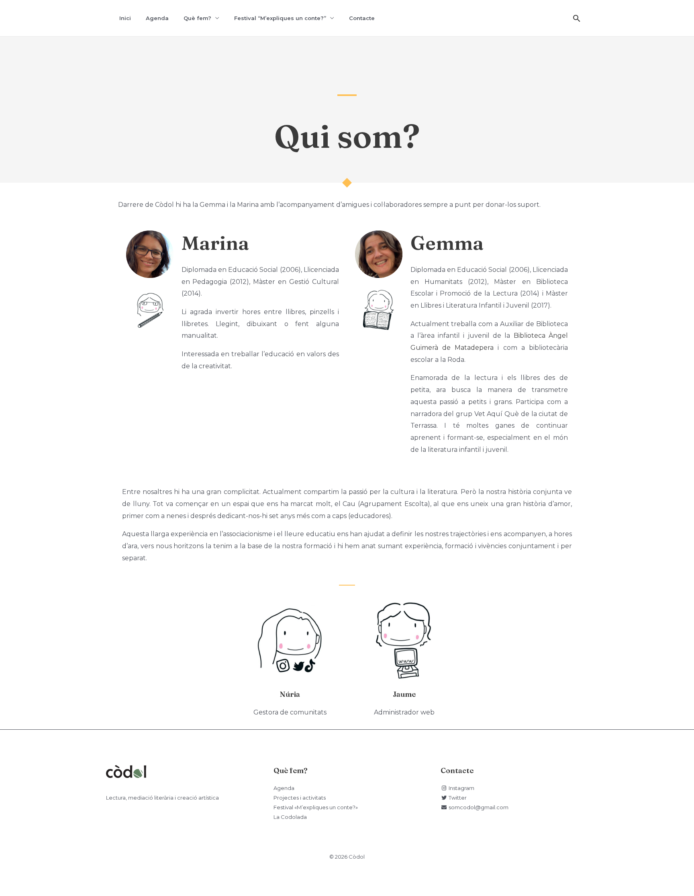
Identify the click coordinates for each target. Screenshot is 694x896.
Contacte (362, 18)
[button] (577, 18)
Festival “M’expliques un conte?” (280, 18)
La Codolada (290, 817)
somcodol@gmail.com (477, 807)
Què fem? (197, 18)
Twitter (456, 797)
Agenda (157, 18)
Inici (125, 18)
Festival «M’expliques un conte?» (316, 807)
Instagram (460, 788)
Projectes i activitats (300, 797)
